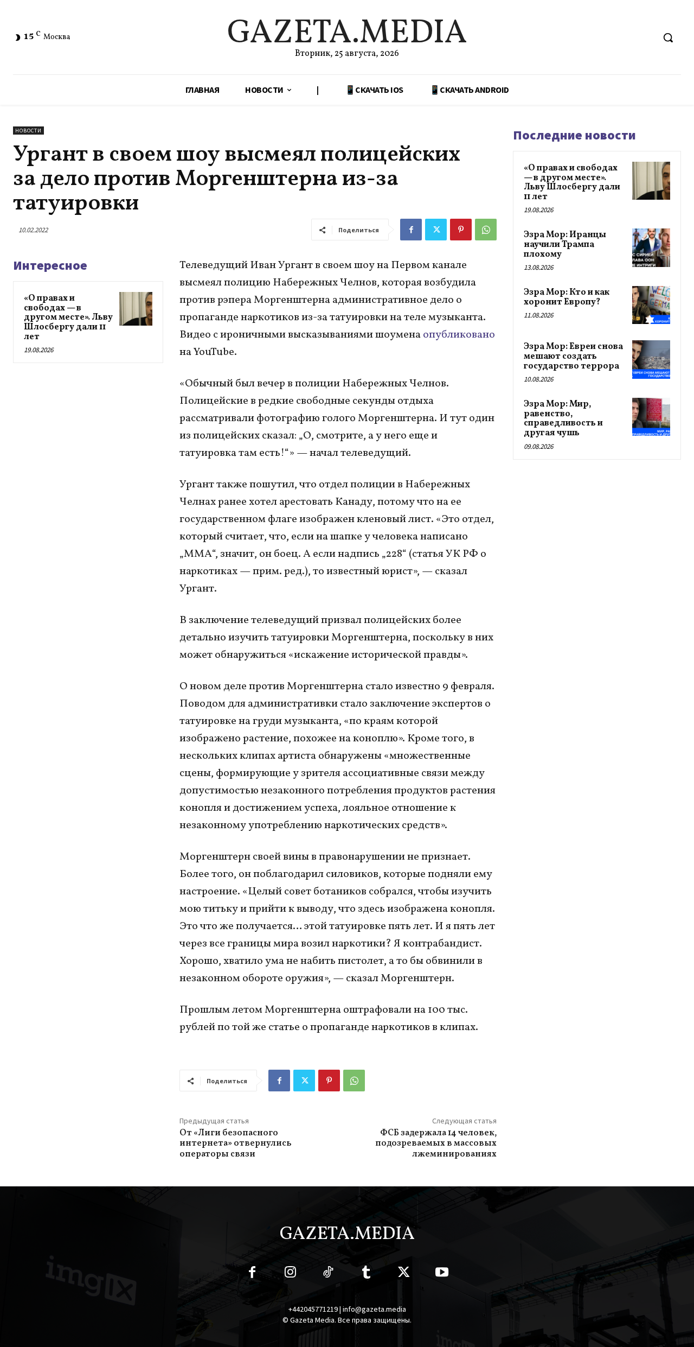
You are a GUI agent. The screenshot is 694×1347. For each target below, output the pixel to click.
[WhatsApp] (486, 229)
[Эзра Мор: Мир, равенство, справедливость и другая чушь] (651, 417)
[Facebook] (411, 229)
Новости (28, 130)
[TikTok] (328, 1274)
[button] (668, 37)
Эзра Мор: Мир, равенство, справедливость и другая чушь (563, 418)
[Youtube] (442, 1274)
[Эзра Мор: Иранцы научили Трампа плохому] (651, 247)
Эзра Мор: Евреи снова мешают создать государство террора (573, 356)
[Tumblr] (366, 1274)
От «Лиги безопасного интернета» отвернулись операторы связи (235, 1143)
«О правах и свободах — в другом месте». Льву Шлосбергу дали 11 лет (68, 317)
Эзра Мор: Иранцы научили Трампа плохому (565, 244)
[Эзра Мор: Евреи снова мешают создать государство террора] (651, 359)
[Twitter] (436, 229)
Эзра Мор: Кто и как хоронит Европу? (566, 297)
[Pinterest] (461, 229)
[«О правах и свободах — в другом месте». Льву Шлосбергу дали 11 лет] (136, 309)
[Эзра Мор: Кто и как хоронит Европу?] (651, 305)
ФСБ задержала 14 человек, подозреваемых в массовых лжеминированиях (436, 1143)
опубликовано (459, 334)
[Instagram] (290, 1274)
